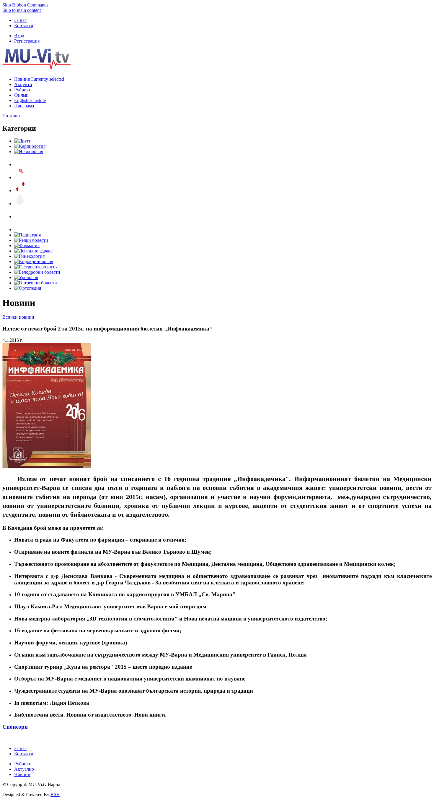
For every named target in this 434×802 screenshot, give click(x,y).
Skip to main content (21, 10)
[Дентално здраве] (33, 250)
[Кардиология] (29, 146)
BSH (55, 794)
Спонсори (15, 727)
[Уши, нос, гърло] (20, 164)
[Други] (23, 140)
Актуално (24, 769)
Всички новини (18, 317)
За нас (20, 20)
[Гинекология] (29, 256)
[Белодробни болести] (37, 272)
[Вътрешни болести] (35, 282)
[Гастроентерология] (36, 266)
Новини (22, 774)
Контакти (23, 25)
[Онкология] (20, 216)
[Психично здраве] (20, 177)
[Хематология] (20, 203)
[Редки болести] (31, 240)
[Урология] (26, 277)
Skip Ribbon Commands (25, 4)
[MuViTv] (36, 67)
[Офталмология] (20, 229)
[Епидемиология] (20, 190)
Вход (19, 35)
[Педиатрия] (27, 234)
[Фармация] (27, 245)
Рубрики (23, 763)
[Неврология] (28, 151)
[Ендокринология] (33, 261)
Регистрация (27, 40)
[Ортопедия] (27, 288)
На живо (11, 115)
